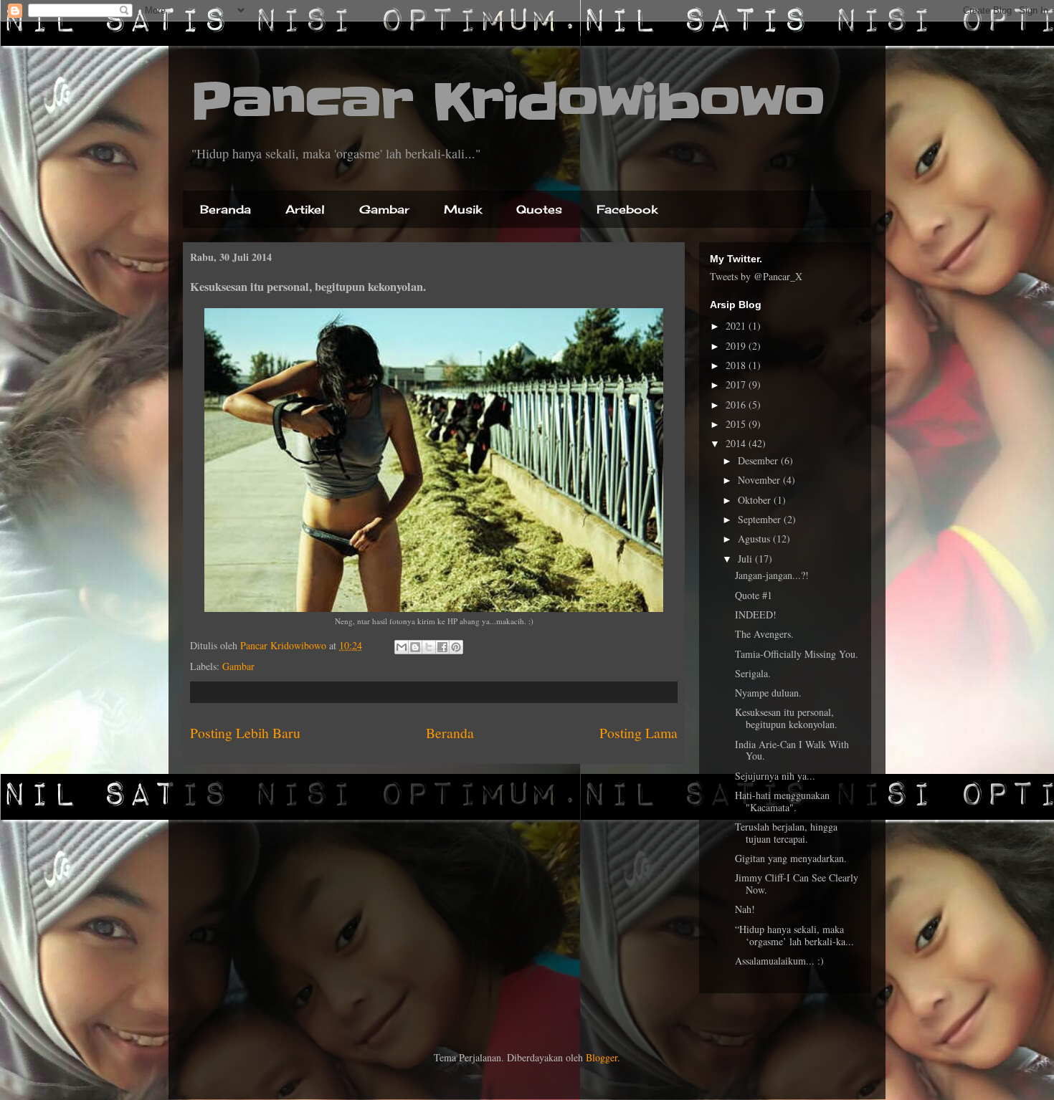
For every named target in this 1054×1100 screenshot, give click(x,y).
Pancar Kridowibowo (507, 102)
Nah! (745, 909)
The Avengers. (764, 634)
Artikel (305, 209)
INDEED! (756, 614)
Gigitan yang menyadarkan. (791, 858)
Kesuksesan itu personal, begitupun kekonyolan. (786, 718)
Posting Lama (638, 732)
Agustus (755, 538)
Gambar (384, 209)
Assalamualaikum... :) (779, 960)
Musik (463, 209)
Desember (759, 460)
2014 (737, 443)
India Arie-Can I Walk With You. (792, 750)
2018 (737, 365)
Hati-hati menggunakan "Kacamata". (782, 801)
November (760, 480)
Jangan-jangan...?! (772, 575)
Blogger (601, 1057)
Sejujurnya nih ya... (775, 776)
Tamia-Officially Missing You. (796, 654)
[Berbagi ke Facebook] (442, 647)
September (761, 519)
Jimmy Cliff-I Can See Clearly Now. (796, 883)
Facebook (627, 209)
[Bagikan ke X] (429, 647)
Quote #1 (753, 595)
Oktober (756, 500)
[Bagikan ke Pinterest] (456, 647)
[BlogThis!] (415, 647)
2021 (737, 326)
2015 (737, 424)
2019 (737, 346)
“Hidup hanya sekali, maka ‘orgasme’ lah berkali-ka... (794, 935)
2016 (737, 404)
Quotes (539, 209)
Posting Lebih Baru (245, 732)
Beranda (225, 209)
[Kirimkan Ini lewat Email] (401, 647)
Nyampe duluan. (768, 692)
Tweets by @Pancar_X (756, 276)
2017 (737, 384)
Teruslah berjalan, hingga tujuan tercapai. (786, 833)
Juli (746, 558)
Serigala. (753, 673)
